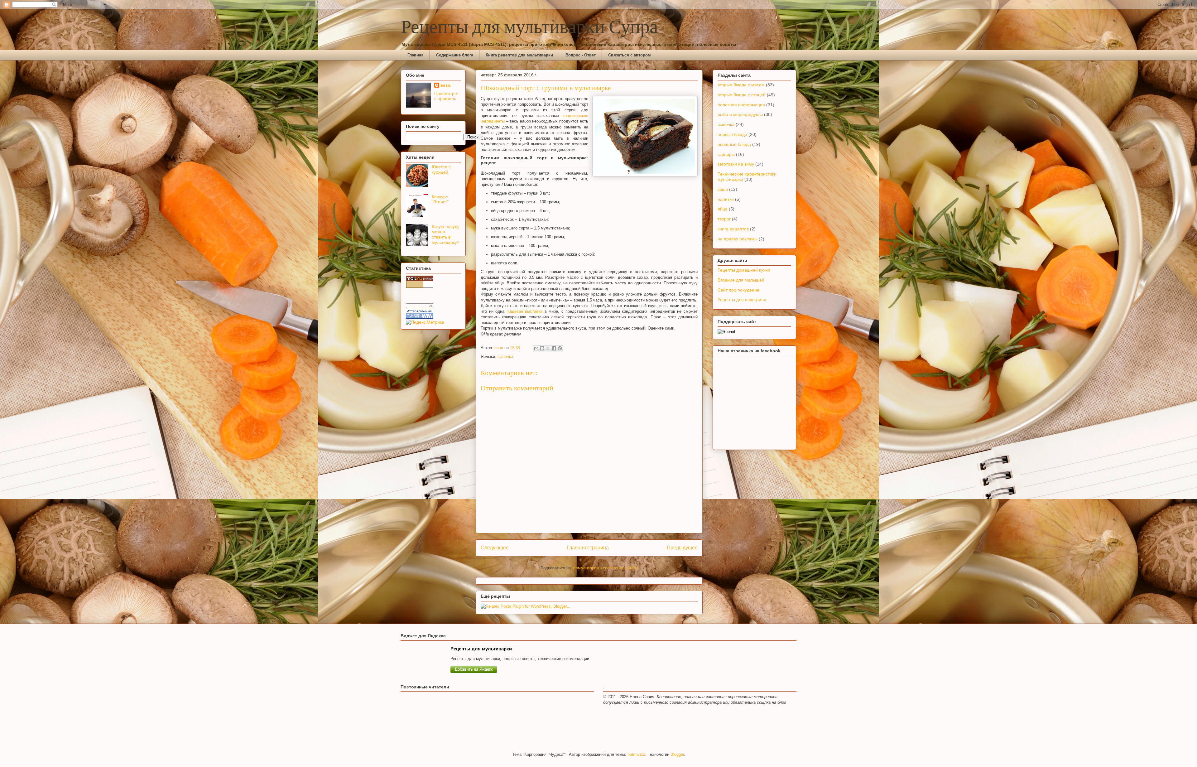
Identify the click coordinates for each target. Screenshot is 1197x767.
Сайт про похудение (738, 289)
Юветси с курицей (441, 169)
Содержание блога (454, 55)
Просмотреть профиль (446, 96)
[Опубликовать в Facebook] (554, 348)
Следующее (495, 547)
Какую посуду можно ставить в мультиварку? (445, 234)
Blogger (677, 754)
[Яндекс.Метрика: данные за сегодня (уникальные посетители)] (425, 322)
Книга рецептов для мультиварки (519, 55)
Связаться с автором (629, 55)
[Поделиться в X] (548, 348)
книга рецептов (733, 228)
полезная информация (741, 104)
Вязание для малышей (741, 279)
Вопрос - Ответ (580, 55)
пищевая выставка (525, 311)
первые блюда (732, 134)
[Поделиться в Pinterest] (560, 348)
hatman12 (636, 754)
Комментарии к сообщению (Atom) (605, 568)
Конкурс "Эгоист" (440, 199)
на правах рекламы (737, 238)
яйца (723, 208)
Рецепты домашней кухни (744, 270)
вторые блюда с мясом (741, 84)
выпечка (505, 356)
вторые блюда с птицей (742, 94)
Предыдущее (682, 547)
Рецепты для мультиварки (481, 648)
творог (724, 218)
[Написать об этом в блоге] (542, 348)
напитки (726, 199)
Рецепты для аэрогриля (742, 299)
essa (445, 85)
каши (723, 189)
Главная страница (588, 547)
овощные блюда (734, 144)
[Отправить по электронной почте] (536, 348)
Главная (415, 55)
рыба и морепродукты (740, 114)
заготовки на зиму (736, 164)
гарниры (726, 154)
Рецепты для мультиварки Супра (529, 27)
